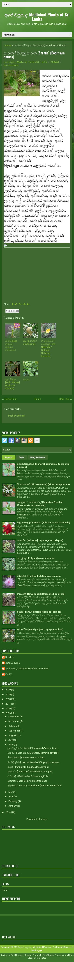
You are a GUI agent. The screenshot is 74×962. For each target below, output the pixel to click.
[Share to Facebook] (17, 311)
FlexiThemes (17, 955)
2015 (8, 713)
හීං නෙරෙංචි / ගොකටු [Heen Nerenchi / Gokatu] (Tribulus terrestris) (48, 348)
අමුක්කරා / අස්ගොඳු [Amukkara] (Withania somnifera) (35, 785)
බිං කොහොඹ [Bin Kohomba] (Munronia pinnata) (43, 484)
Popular (9, 457)
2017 (8, 703)
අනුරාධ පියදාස (12, 663)
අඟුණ (26, 379)
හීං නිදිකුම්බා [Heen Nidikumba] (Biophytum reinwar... (34, 762)
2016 (8, 708)
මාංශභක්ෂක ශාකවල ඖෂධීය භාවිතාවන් (11, 345)
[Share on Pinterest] (24, 304)
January (12, 806)
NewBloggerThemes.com (55, 955)
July (10, 740)
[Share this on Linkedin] (28, 304)
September (14, 730)
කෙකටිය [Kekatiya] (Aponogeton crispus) (40, 540)
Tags (21, 457)
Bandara (9, 657)
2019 (8, 694)
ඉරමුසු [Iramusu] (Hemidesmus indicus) (39, 611)
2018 (8, 699)
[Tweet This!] (16, 304)
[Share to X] (14, 311)
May (10, 792)
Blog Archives (37, 457)
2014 (8, 812)
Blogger (43, 819)
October (12, 726)
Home (8, 45)
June (11, 744)
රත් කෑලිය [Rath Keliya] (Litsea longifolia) (28, 776)
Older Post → (65, 399)
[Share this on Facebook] (12, 304)
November (14, 721)
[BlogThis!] (10, 311)
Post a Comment (16, 415)
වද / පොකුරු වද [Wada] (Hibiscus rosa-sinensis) (43, 522)
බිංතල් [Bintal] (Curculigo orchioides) (26, 757)
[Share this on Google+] (20, 304)
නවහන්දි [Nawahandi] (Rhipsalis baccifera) (41, 594)
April (11, 796)
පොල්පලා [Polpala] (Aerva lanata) (36, 558)
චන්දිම (8, 674)
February (13, 801)
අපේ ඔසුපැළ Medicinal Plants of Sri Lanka (37, 16)
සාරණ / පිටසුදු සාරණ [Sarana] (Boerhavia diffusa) (34, 55)
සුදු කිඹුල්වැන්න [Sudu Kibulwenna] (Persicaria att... (33, 748)
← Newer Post (9, 399)
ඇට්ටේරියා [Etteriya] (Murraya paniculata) (40, 629)
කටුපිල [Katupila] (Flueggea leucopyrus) (28, 767)
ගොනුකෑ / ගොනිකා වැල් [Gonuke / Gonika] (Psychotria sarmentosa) (40, 504)
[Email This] (7, 311)
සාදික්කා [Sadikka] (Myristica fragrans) (27, 781)
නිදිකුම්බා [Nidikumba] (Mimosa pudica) (39, 576)
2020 (8, 689)
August (12, 735)
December (14, 716)
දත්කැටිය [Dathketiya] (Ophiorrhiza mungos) (30, 771)
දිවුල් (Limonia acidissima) (30, 342)
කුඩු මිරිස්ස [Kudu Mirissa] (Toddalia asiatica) (12, 384)
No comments (11, 65)
